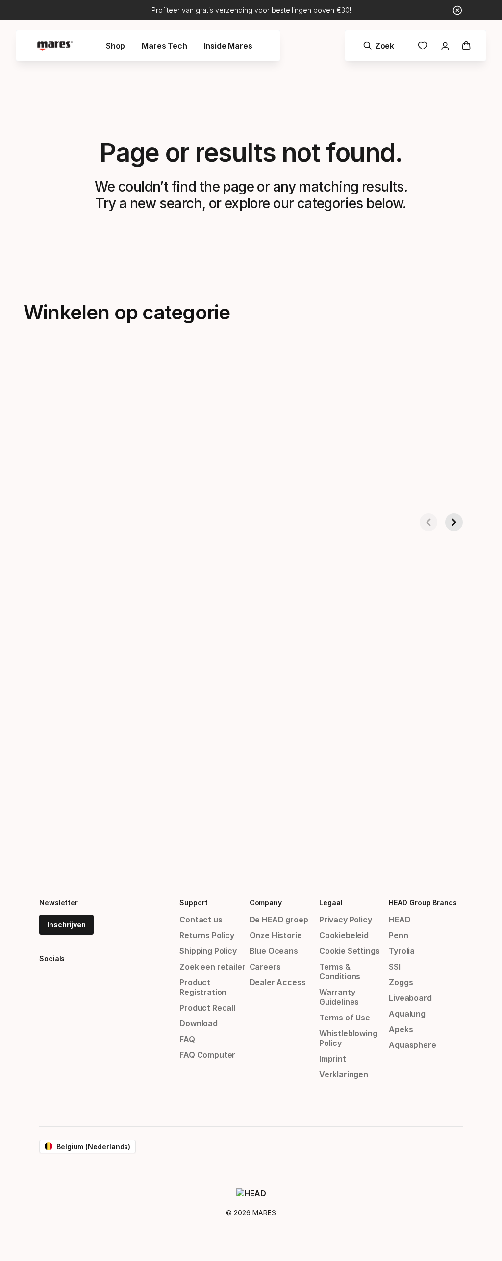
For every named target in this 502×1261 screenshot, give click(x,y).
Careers (265, 966)
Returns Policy (206, 935)
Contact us (200, 919)
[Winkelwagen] (466, 45)
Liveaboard (410, 998)
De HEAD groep (279, 919)
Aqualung (407, 1013)
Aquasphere (412, 1045)
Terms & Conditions (339, 971)
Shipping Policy (207, 951)
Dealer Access (278, 982)
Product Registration (202, 987)
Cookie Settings (349, 951)
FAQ (187, 1039)
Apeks (401, 1029)
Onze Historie (276, 935)
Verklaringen (343, 1074)
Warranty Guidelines (339, 997)
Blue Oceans (274, 951)
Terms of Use (344, 1017)
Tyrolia (402, 951)
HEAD (399, 919)
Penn (398, 935)
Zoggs (401, 982)
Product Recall (207, 1008)
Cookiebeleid (344, 935)
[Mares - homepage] (55, 46)
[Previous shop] (428, 522)
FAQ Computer (207, 1055)
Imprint (332, 1059)
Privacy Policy (345, 919)
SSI (394, 966)
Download (198, 1023)
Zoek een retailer (212, 966)
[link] (422, 45)
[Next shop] (454, 522)
